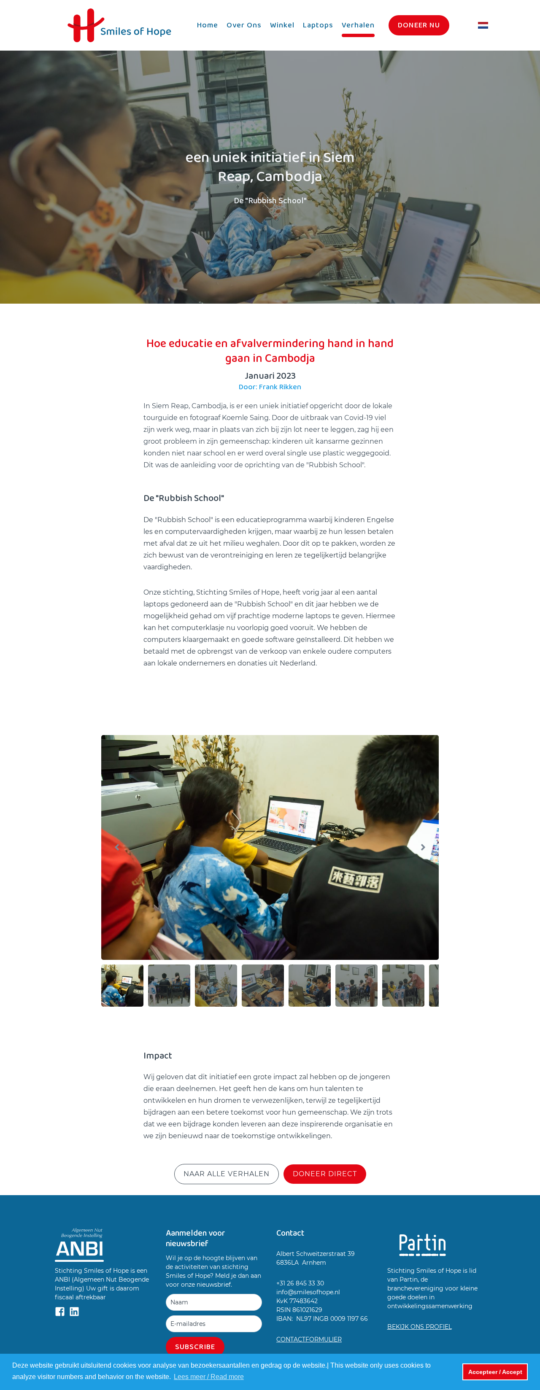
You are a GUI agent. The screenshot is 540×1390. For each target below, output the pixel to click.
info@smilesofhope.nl (308, 1292)
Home (207, 25)
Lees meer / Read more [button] (209, 1376)
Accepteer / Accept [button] (495, 1371)
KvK (282, 1301)
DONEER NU (419, 25)
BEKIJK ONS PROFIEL (419, 1327)
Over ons (244, 25)
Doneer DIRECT (325, 1174)
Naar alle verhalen (227, 1174)
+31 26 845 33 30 (300, 1283)
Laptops (318, 25)
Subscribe (195, 1347)
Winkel (282, 25)
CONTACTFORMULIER (309, 1339)
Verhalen (358, 25)
